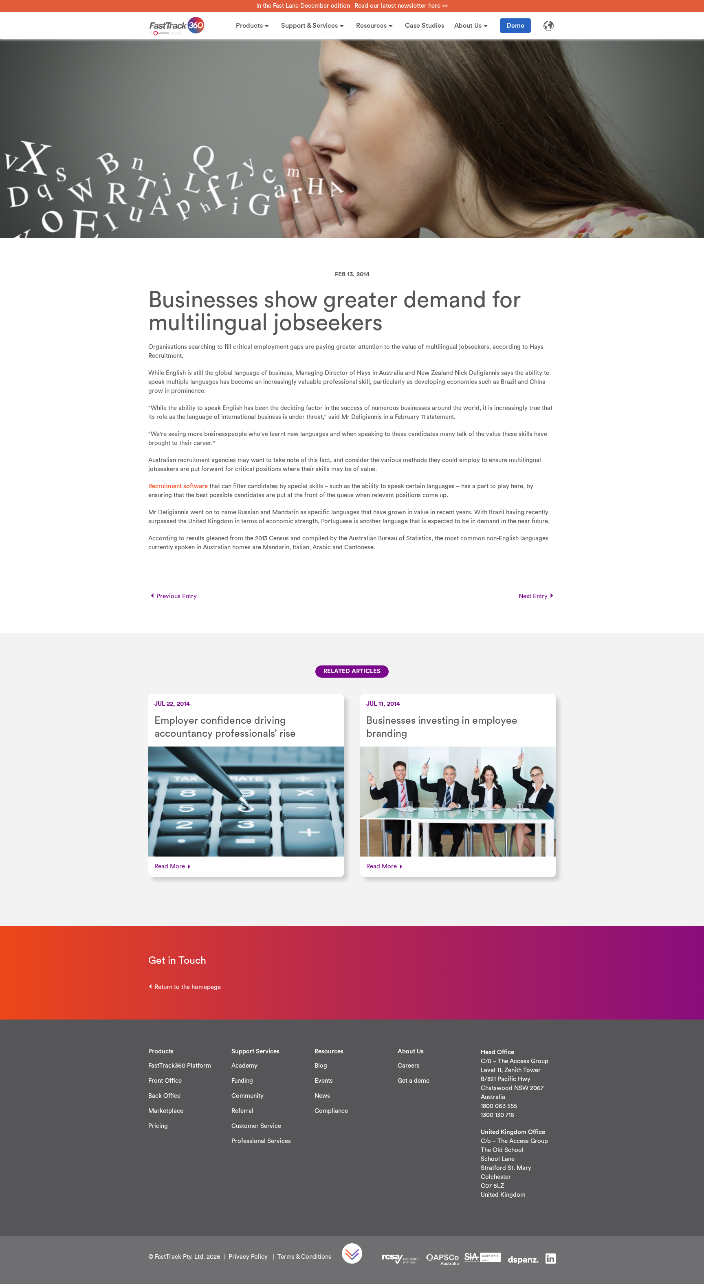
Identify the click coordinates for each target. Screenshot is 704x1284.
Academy (244, 1066)
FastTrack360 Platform (179, 1066)
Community (247, 1096)
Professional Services (261, 1141)
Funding (242, 1081)
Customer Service (256, 1126)
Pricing (158, 1126)
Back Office (164, 1096)
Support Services (255, 1051)
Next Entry (533, 596)
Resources (371, 25)
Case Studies (424, 25)
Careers (409, 1066)
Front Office (165, 1081)
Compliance (331, 1111)
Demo (515, 25)
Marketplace (165, 1111)
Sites (548, 25)
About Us (468, 25)
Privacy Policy (248, 1257)
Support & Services (309, 25)
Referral (242, 1111)
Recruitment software (178, 486)
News (322, 1096)
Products (249, 25)
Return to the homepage (187, 987)
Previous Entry (176, 596)
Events (324, 1081)
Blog (321, 1066)
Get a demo (414, 1081)
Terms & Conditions (304, 1257)
